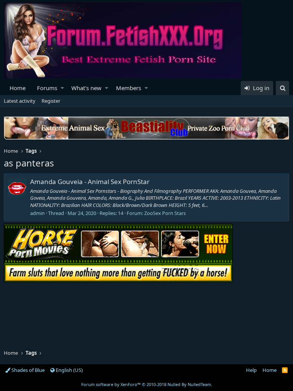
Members (128, 88)
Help (251, 370)
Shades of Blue (27, 370)
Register (51, 100)
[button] (62, 88)
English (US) (69, 370)
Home (18, 88)
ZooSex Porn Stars (165, 213)
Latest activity (19, 100)
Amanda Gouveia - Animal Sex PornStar (90, 181)
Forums (47, 88)
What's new (86, 88)
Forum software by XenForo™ (146, 384)
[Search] (282, 88)
